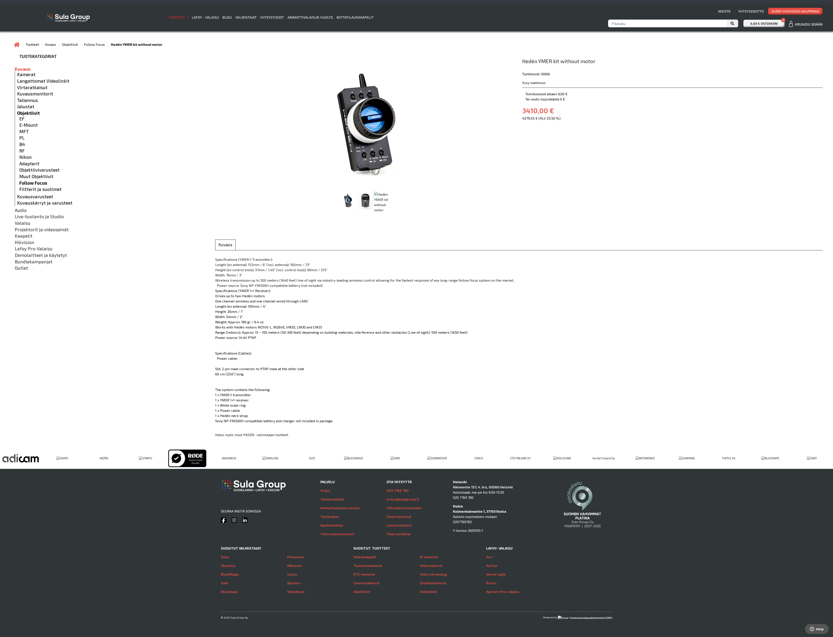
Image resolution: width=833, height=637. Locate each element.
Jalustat (25, 106)
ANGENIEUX (229, 458)
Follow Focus (95, 44)
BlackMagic (230, 574)
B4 (22, 144)
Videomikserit (431, 565)
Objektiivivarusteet (39, 169)
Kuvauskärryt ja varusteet (44, 202)
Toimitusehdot (332, 499)
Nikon (25, 157)
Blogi (227, 17)
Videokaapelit (364, 557)
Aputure (293, 583)
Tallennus (27, 100)
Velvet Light (496, 574)
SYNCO (478, 458)
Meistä (724, 11)
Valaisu (22, 223)
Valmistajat (246, 17)
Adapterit (29, 163)
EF (22, 118)
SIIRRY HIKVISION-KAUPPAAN (795, 11)
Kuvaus (51, 44)
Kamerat (26, 74)
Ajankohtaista (331, 525)
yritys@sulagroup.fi (403, 499)
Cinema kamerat (366, 583)
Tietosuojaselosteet (337, 534)
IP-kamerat (429, 557)
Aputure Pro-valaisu (502, 591)
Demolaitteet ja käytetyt (41, 255)
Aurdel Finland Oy (603, 458)
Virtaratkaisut (32, 87)
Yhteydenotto (751, 11)
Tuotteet (177, 17)
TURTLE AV (728, 458)
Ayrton (491, 565)
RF (22, 150)
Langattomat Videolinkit (43, 81)
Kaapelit (24, 235)
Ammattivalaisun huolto (310, 17)
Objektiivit (70, 44)
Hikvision (24, 242)
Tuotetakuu (329, 516)
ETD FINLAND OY (520, 458)
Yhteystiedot (272, 17)
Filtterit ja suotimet (40, 189)
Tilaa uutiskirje (399, 534)
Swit (224, 583)
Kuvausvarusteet (35, 196)
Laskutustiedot (399, 525)
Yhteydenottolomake (404, 508)
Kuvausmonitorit (35, 93)
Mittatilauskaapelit (355, 17)
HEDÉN (104, 458)
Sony (225, 557)
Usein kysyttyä (399, 516)
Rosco (491, 583)
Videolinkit (428, 591)
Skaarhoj (228, 565)
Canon (292, 574)
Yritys (325, 490)
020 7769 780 (398, 490)
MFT (24, 131)
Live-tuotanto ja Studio (39, 216)
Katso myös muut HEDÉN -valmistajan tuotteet (251, 435)
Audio (21, 210)
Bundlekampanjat (33, 261)
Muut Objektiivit (36, 176)
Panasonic (295, 557)
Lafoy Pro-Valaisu (33, 248)
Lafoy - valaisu (205, 17)
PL (22, 137)
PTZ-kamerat (364, 574)
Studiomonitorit (433, 583)
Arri (489, 557)
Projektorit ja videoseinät (42, 229)
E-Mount (28, 125)
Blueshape (229, 591)
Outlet (21, 268)
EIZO (312, 458)
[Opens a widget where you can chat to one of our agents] (817, 629)
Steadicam (296, 591)
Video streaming (433, 574)
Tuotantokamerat (367, 565)
